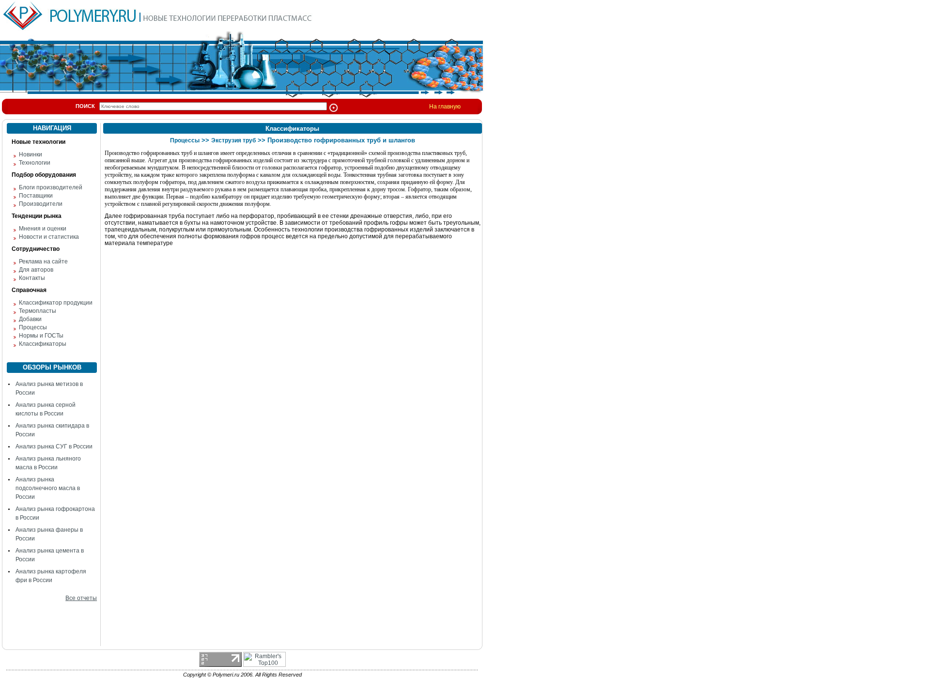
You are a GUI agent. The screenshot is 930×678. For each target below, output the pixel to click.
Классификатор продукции (56, 302)
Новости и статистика (49, 236)
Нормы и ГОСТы (41, 335)
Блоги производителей (50, 187)
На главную (445, 106)
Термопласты (37, 311)
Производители (40, 203)
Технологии (34, 162)
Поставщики (36, 195)
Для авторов (36, 269)
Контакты (32, 278)
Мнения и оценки (42, 228)
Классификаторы (42, 343)
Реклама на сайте (43, 261)
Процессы (33, 327)
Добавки (30, 319)
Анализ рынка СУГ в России (54, 446)
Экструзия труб (233, 140)
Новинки (30, 154)
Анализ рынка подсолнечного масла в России (48, 488)
